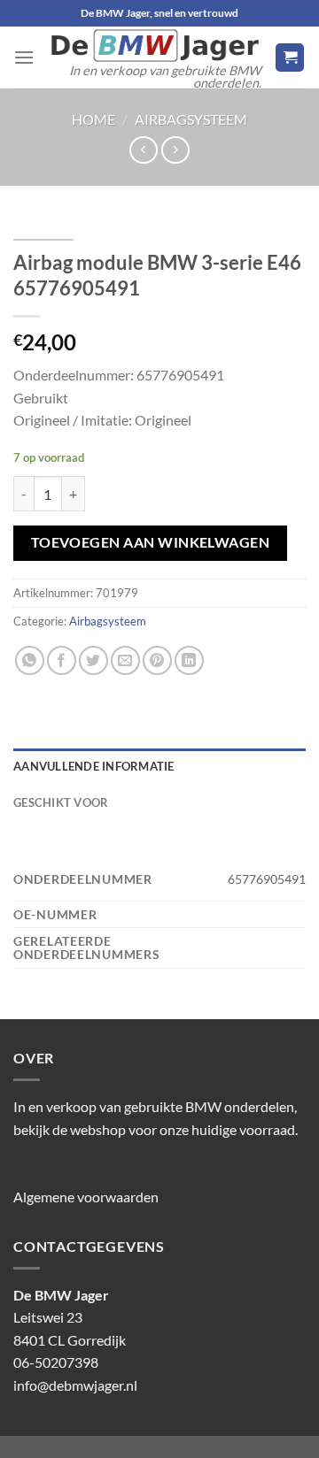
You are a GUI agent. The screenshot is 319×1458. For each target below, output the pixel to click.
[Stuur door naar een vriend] (125, 660)
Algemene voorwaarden (86, 1196)
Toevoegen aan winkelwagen (150, 542)
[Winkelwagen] (290, 58)
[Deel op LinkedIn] (189, 660)
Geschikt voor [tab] (60, 802)
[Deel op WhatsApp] (29, 660)
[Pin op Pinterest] (157, 660)
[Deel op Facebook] (61, 660)
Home (93, 119)
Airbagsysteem (191, 119)
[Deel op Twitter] (93, 660)
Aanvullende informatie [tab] (94, 766)
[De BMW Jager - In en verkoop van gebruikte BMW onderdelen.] (154, 46)
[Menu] (24, 57)
